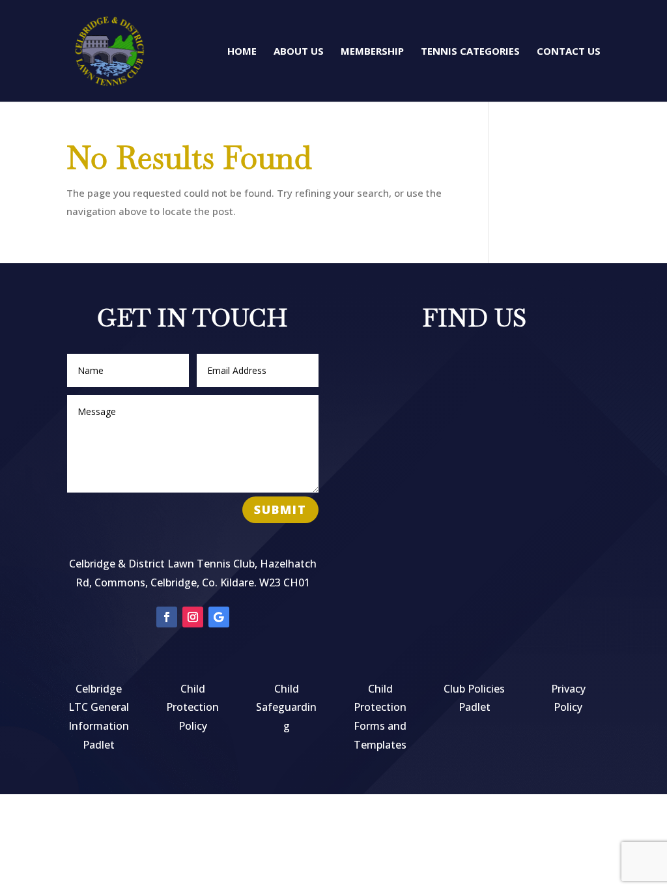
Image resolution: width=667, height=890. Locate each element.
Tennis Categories (470, 51)
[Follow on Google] (218, 617)
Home (242, 51)
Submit (280, 509)
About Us (299, 51)
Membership (372, 51)
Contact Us (569, 51)
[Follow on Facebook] (166, 617)
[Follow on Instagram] (192, 617)
